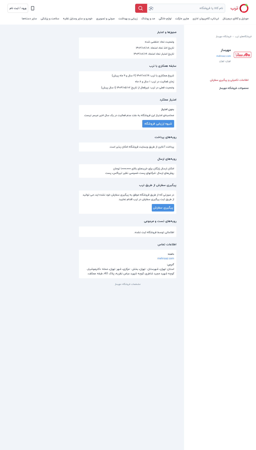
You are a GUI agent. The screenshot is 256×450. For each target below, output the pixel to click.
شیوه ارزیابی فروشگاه (158, 124)
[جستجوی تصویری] (151, 8)
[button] (17, 8)
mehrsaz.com (223, 56)
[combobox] (186, 8)
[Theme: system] (33, 8)
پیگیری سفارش (163, 208)
